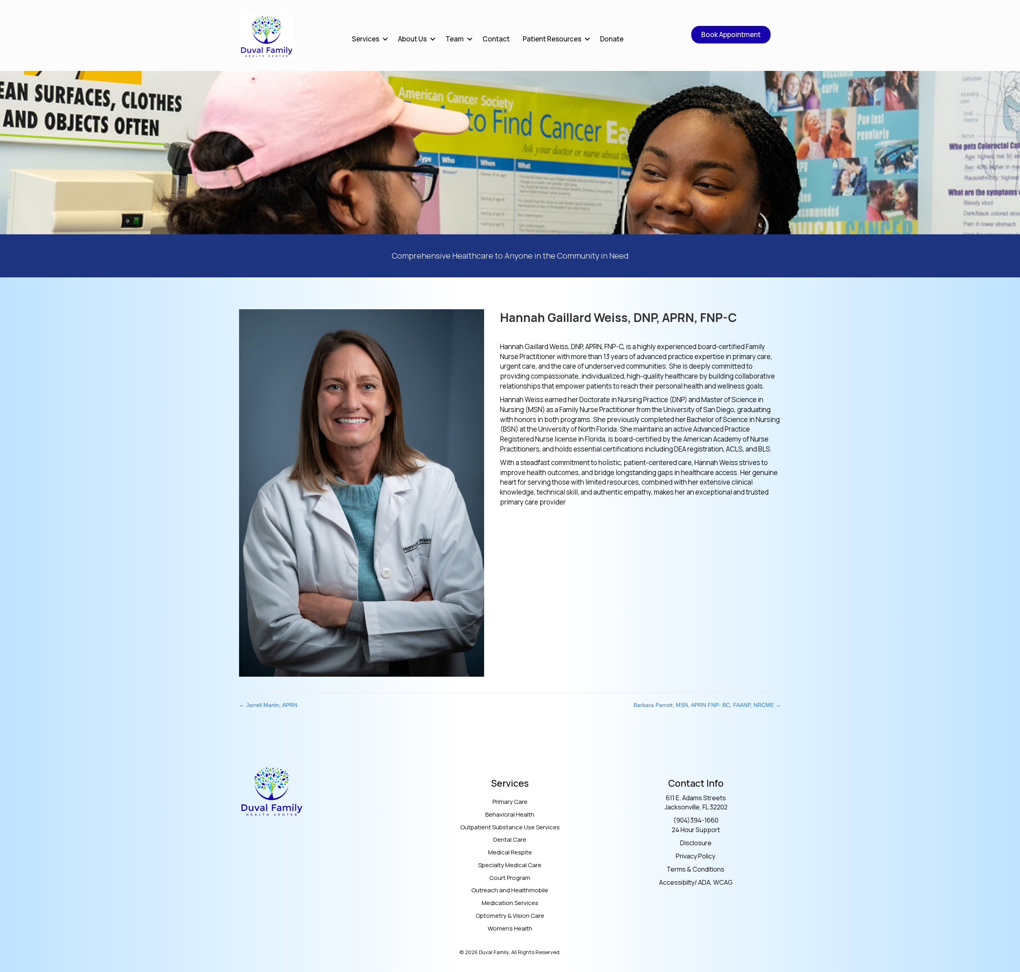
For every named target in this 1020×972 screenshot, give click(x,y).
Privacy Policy (696, 856)
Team (454, 38)
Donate (612, 38)
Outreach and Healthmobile (509, 890)
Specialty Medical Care (509, 865)
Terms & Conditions (696, 869)
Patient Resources (552, 38)
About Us (412, 38)
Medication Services (510, 903)
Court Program (509, 878)
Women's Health (510, 928)
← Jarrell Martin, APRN (268, 705)
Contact (496, 38)
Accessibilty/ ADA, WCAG (696, 882)
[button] (385, 39)
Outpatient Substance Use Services (510, 827)
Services (365, 38)
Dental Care (509, 839)
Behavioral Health (509, 814)
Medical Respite (510, 852)
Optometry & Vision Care (510, 915)
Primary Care (510, 801)
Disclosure (696, 842)
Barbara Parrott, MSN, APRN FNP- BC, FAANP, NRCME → (707, 705)
